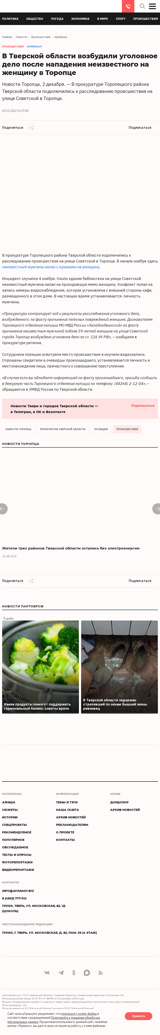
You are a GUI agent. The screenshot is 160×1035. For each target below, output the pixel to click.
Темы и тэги (67, 802)
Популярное (13, 840)
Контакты (65, 840)
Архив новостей (71, 817)
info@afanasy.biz (18, 891)
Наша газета (67, 810)
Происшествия (127, 429)
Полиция (101, 429)
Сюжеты (10, 810)
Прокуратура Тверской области (62, 429)
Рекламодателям (72, 825)
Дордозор (119, 802)
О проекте (65, 832)
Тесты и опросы (16, 855)
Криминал (34, 46)
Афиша (8, 802)
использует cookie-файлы (79, 1014)
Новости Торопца (18, 429)
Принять (138, 1016)
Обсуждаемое (15, 847)
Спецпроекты (14, 825)
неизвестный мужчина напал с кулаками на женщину (50, 267)
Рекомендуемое (16, 832)
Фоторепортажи (17, 862)
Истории (10, 817)
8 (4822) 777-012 (128, 6)
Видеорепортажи (18, 870)
